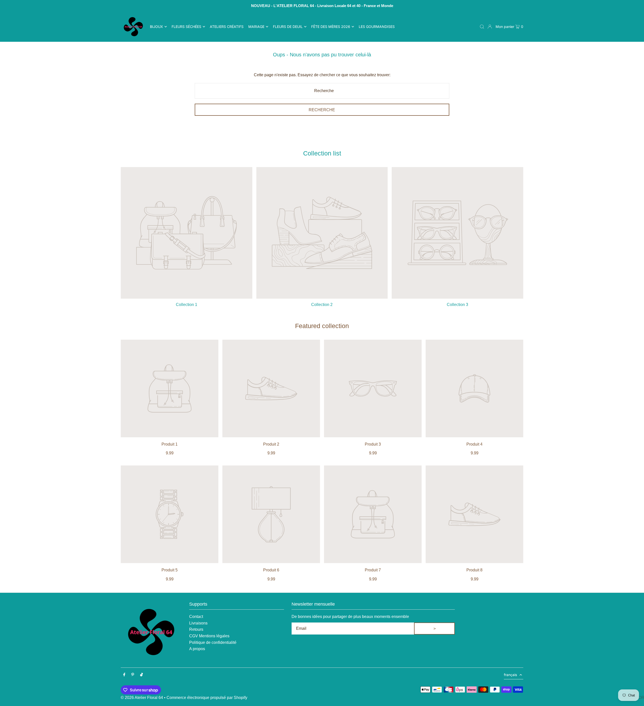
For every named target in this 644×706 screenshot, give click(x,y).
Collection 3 (457, 304)
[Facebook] (124, 675)
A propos (197, 649)
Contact (196, 616)
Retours (196, 629)
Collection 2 (322, 304)
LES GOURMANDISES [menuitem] (377, 26)
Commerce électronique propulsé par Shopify (207, 697)
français (510, 675)
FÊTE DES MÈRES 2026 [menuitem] (330, 26)
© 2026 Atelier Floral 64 (142, 697)
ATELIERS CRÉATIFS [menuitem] (227, 26)
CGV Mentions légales (209, 636)
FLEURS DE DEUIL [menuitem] (288, 26)
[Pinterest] (132, 675)
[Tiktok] (141, 675)
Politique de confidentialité (212, 642)
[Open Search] (482, 27)
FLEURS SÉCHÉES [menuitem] (186, 26)
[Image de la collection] (186, 233)
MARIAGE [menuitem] (256, 26)
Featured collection (322, 325)
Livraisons (198, 623)
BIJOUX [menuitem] (156, 26)
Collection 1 (186, 304)
